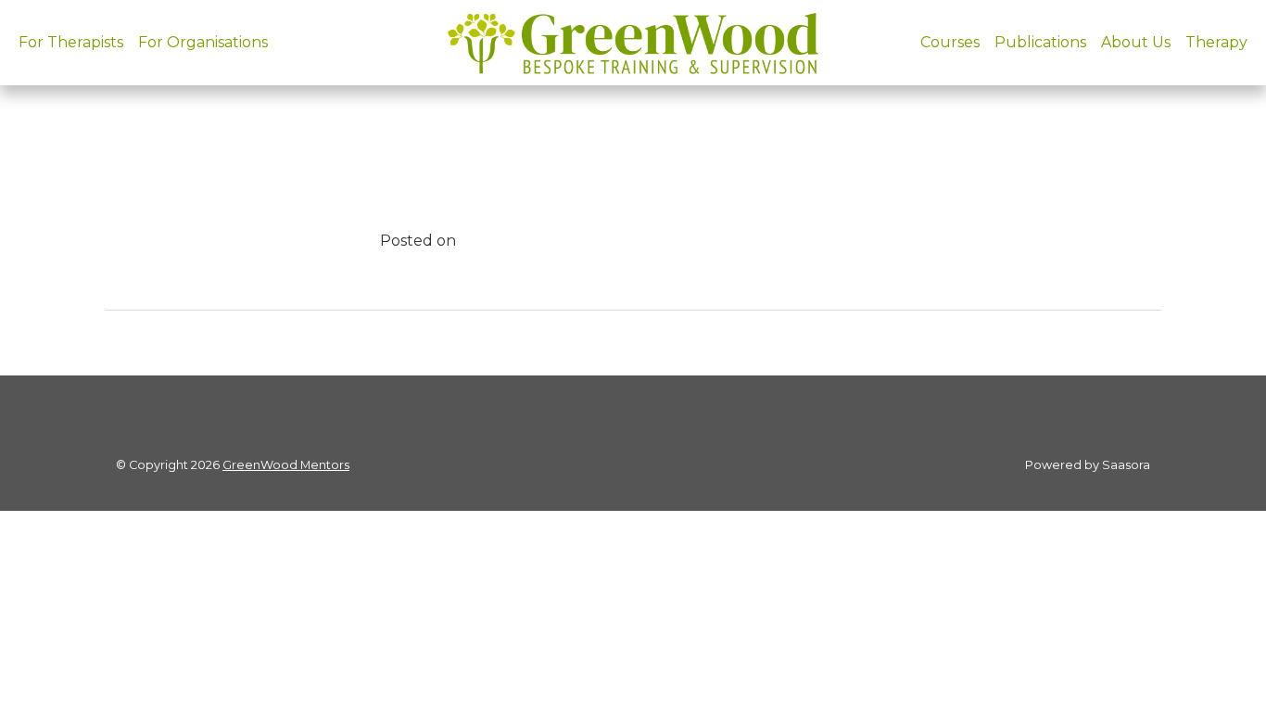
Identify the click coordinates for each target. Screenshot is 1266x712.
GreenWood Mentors (285, 465)
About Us (1136, 42)
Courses (950, 42)
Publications (1040, 42)
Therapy (1216, 42)
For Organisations (203, 42)
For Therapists (71, 42)
